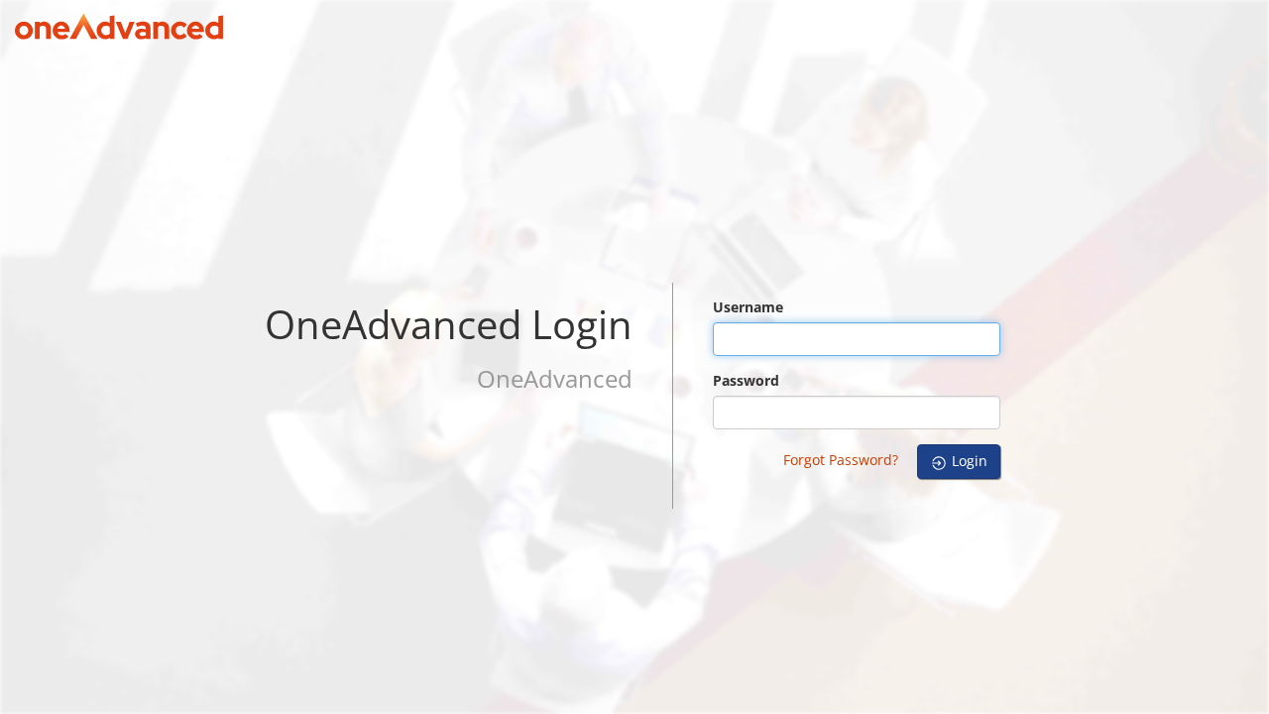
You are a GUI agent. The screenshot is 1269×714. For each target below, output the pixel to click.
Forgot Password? (840, 459)
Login (967, 460)
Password (746, 380)
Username (748, 307)
